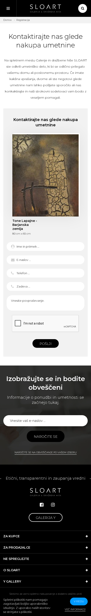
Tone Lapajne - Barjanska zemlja (45, 175)
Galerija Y (45, 518)
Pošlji (46, 344)
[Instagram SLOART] (53, 505)
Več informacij (75, 609)
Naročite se (45, 436)
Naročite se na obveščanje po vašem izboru (46, 452)
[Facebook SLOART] (42, 505)
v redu (79, 601)
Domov (7, 20)
